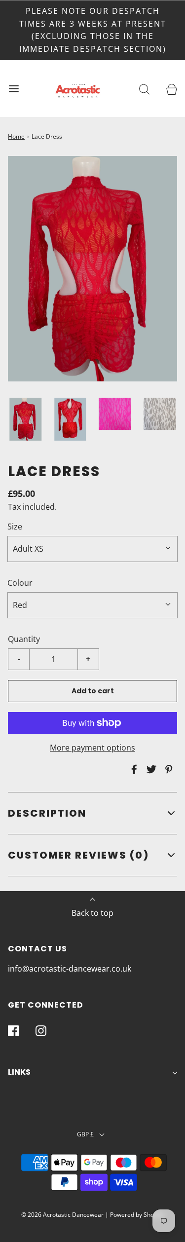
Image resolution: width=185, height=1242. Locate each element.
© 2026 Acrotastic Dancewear (62, 1214)
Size (14, 526)
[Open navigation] (13, 88)
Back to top (92, 912)
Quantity (24, 639)
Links (19, 1072)
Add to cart (93, 691)
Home (16, 136)
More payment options (92, 747)
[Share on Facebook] (132, 769)
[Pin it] (167, 769)
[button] (25, 419)
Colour (20, 582)
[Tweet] (150, 769)
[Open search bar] (144, 88)
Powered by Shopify (137, 1214)
